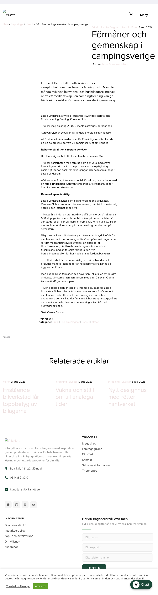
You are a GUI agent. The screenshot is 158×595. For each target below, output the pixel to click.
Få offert (87, 454)
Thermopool (90, 470)
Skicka (91, 568)
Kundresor (11, 546)
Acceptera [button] (40, 586)
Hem (5, 24)
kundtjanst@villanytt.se (25, 489)
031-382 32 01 (19, 477)
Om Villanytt (12, 541)
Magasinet (89, 443)
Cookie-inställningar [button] (18, 586)
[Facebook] (8, 504)
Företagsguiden (92, 448)
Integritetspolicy (15, 530)
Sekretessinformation (96, 465)
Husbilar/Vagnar (109, 27)
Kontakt (87, 459)
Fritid (95, 27)
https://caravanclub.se (115, 64)
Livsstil (30, 24)
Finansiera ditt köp (16, 525)
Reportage (17, 24)
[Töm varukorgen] (131, 15)
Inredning (61, 381)
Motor (134, 27)
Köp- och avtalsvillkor (19, 536)
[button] (141, 584)
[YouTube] (33, 504)
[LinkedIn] (25, 504)
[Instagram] (16, 504)
